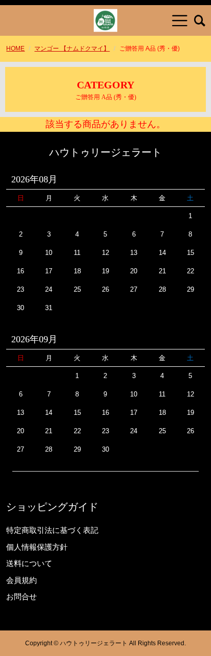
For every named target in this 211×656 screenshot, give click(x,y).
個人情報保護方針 (37, 547)
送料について (29, 563)
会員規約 (21, 580)
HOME (15, 48)
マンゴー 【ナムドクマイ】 (72, 48)
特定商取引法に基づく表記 (52, 530)
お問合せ (21, 596)
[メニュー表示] (180, 20)
